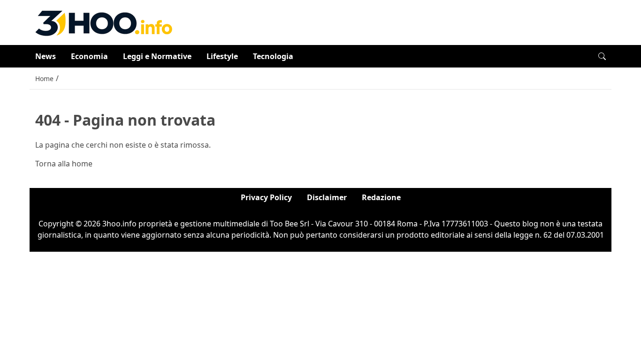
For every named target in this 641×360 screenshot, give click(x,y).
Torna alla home (63, 163)
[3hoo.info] (103, 21)
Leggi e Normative (157, 56)
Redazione (381, 197)
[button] (602, 56)
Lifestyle (222, 56)
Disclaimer (327, 197)
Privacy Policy (266, 197)
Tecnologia (273, 56)
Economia (89, 56)
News (45, 56)
